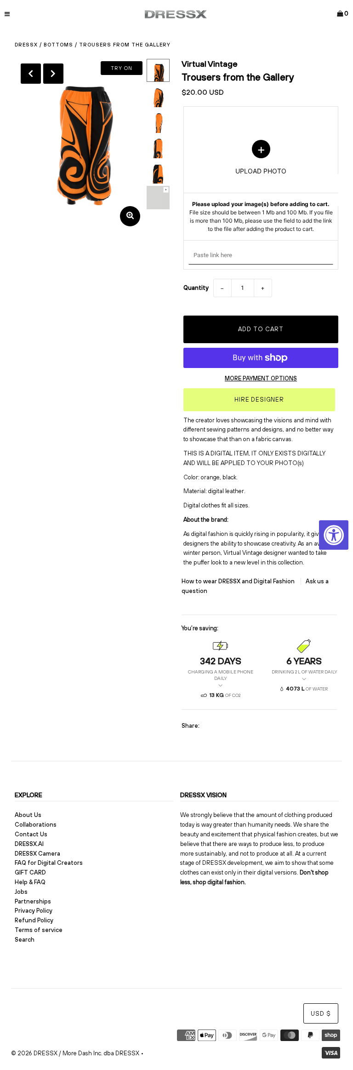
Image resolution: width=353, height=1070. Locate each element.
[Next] (53, 73)
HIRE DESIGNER (259, 399)
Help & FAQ (30, 882)
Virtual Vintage (210, 64)
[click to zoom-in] (130, 216)
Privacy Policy (33, 910)
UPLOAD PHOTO (261, 186)
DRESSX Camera (37, 853)
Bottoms (58, 44)
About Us (28, 814)
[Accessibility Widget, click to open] (333, 535)
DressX (26, 44)
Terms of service (39, 929)
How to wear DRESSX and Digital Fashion (239, 581)
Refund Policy (34, 920)
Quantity (196, 287)
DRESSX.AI (29, 843)
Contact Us (31, 834)
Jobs (21, 891)
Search (24, 939)
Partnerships (33, 901)
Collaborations (36, 824)
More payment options (261, 378)
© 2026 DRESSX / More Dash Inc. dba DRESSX (75, 1053)
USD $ (321, 1013)
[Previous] (31, 73)
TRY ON (121, 68)
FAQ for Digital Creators (49, 862)
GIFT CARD (30, 872)
